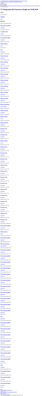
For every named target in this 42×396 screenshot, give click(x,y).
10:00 (8, 5)
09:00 (6, 5)
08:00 (4, 5)
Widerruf (10, 390)
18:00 (25, 5)
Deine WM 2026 (14, 392)
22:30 (5, 3)
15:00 (19, 5)
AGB (1, 395)
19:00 (28, 5)
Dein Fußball (8, 392)
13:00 (14, 5)
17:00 (23, 5)
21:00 (32, 5)
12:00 (12, 5)
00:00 (39, 5)
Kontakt (7, 390)
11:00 (10, 5)
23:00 (36, 5)
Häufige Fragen (3, 390)
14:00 (17, 5)
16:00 (21, 5)
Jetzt (1, 3)
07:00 (1, 5)
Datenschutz (5, 395)
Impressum (9, 395)
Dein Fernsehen (3, 392)
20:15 (3, 3)
